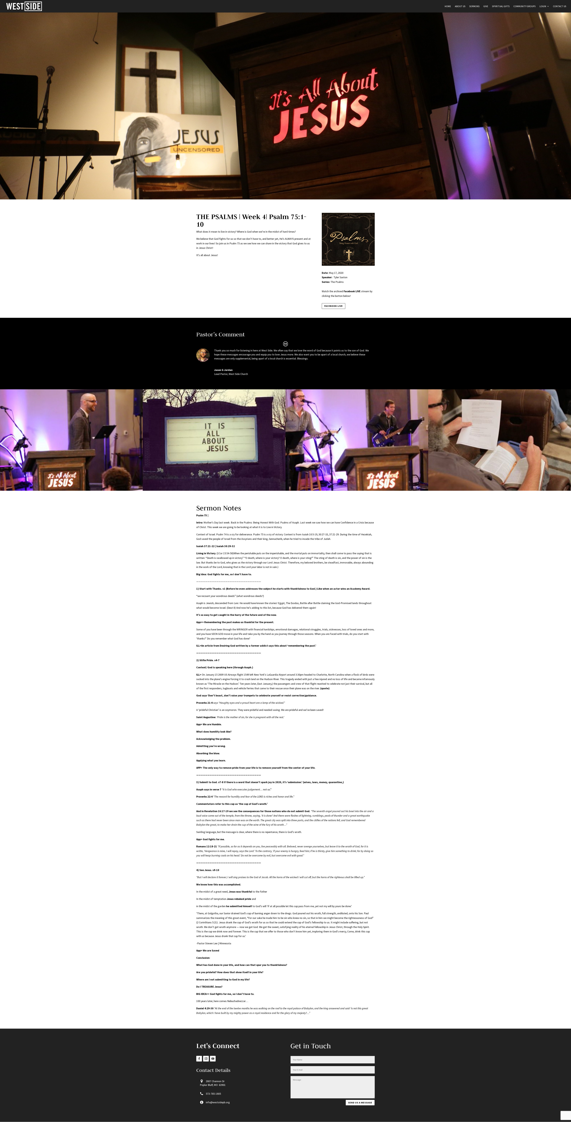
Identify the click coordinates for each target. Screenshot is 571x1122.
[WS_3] (71, 490)
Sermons (474, 6)
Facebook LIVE (333, 305)
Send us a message (360, 1102)
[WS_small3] (214, 490)
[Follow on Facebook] (199, 1058)
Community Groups (524, 6)
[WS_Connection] (499, 490)
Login (542, 6)
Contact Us (559, 6)
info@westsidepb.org (218, 1102)
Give (485, 6)
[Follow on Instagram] (206, 1058)
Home (448, 6)
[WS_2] (357, 490)
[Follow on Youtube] (213, 1058)
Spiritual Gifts (501, 6)
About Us (460, 6)
